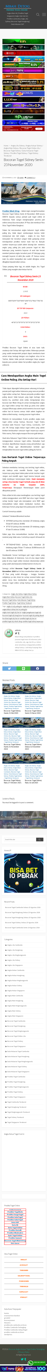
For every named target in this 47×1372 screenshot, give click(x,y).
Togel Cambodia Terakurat (16, 1102)
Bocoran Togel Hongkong (16, 1026)
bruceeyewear (9, 1320)
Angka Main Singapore (15, 1016)
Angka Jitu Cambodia (14, 945)
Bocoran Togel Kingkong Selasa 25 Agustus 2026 (22, 912)
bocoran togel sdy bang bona (12, 615)
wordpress (8, 1334)
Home (6, 145)
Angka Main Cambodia (15, 996)
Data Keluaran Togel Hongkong (18, 1056)
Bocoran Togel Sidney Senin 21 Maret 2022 (33, 712)
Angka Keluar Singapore (16, 990)
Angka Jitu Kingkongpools (16, 955)
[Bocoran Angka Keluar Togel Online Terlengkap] (17, 8)
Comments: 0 (31, 178)
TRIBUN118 (24, 1286)
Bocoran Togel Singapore (16, 1046)
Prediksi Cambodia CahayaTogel (15, 1330)
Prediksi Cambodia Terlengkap (15, 1327)
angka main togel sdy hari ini (11, 612)
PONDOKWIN (24, 1281)
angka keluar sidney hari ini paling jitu (14, 609)
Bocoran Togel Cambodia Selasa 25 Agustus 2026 (22, 907)
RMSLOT (24, 1260)
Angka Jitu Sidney (18, 145)
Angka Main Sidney (11, 148)
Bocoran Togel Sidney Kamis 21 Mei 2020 (12, 712)
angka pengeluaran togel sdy (31, 612)
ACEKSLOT (24, 1265)
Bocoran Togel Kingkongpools (18, 1031)
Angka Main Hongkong (15, 1001)
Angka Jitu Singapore (15, 965)
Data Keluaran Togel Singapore (18, 1072)
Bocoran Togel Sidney (12, 151)
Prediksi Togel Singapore (16, 1097)
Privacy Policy (24, 1352)
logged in (15, 802)
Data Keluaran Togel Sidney (26, 600)
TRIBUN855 (24, 1270)
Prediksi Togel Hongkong (16, 1082)
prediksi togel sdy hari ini (28, 618)
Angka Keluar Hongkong (15, 975)
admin (21, 178)
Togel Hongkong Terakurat (16, 1107)
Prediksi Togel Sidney (18, 153)
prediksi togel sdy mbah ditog (12, 621)
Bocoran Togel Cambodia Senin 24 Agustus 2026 (22, 927)
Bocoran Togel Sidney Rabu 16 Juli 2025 (33, 781)
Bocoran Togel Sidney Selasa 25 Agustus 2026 (21, 922)
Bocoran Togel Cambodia (16, 1021)
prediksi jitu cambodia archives (15, 1325)
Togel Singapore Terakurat (16, 1122)
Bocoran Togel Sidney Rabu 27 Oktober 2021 (12, 781)
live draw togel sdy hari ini (11, 618)
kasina (6, 1313)
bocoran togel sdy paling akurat (33, 615)
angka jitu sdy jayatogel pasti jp (33, 606)
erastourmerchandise (12, 1316)
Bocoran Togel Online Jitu (30, 148)
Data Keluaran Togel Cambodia (18, 1051)
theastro (7, 1323)
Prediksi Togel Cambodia (16, 1077)
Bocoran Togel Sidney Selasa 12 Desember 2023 (33, 746)
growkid (7, 1318)
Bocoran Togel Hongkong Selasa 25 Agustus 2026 (22, 917)
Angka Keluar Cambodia (15, 970)
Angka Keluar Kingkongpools (17, 980)
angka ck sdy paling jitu (14, 606)
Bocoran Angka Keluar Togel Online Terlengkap (27, 1349)
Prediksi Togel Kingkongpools (18, 1087)
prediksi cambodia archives (14, 1332)
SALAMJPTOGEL (24, 1276)
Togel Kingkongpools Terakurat (18, 1112)
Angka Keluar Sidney (34, 145)
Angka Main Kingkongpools (17, 1006)
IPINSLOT (23, 1297)
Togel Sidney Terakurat (24, 603)
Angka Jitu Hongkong (15, 950)
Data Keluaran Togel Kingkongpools (20, 1061)
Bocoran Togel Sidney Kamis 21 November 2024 (12, 746)
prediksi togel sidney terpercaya (33, 621)
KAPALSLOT (23, 1292)
